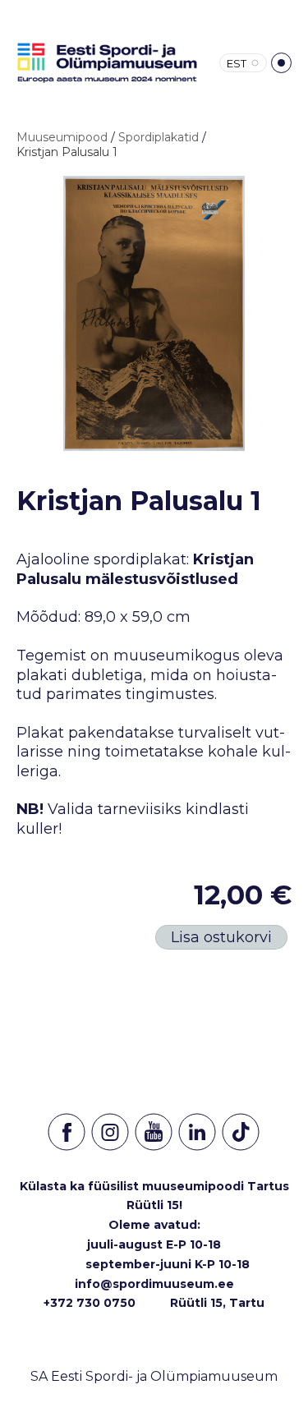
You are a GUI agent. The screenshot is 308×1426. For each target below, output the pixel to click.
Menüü (281, 63)
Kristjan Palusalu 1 (66, 152)
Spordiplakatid (158, 137)
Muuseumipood (62, 137)
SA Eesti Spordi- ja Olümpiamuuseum (154, 1376)
